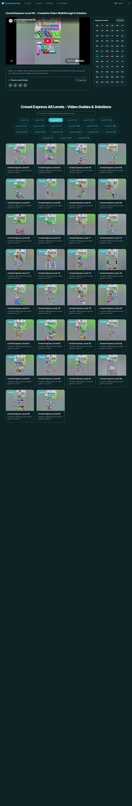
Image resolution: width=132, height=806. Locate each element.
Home (29, 3)
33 (102, 31)
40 (107, 36)
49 (122, 41)
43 (122, 36)
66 (117, 56)
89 (112, 77)
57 (102, 51)
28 (107, 25)
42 (117, 36)
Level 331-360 (110, 126)
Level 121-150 (89, 120)
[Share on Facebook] (15, 85)
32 (97, 31)
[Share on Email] (25, 85)
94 (107, 82)
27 (102, 25)
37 (122, 31)
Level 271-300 (74, 126)
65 (112, 56)
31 (122, 25)
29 (112, 25)
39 (102, 36)
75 (102, 67)
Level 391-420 (39, 132)
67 (122, 56)
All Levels (120, 20)
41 (112, 36)
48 (117, 41)
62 (97, 56)
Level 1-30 (24, 120)
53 (112, 46)
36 (117, 31)
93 (102, 82)
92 (97, 82)
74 (97, 67)
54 (117, 46)
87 (102, 77)
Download (63, 3)
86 (97, 77)
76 (107, 67)
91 (122, 77)
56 (97, 51)
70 (107, 61)
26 (97, 25)
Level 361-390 (21, 132)
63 (102, 56)
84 (117, 72)
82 (107, 72)
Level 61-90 (56, 120)
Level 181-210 (21, 126)
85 (122, 72)
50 (97, 46)
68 (97, 61)
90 (117, 77)
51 (102, 46)
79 (122, 67)
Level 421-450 (57, 132)
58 (107, 51)
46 (107, 41)
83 (112, 72)
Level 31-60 (40, 120)
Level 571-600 (66, 138)
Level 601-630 (84, 138)
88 (107, 77)
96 (117, 82)
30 (117, 25)
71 (112, 61)
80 (97, 72)
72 (117, 61)
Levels (39, 3)
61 (122, 51)
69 (102, 61)
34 (107, 31)
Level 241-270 (56, 126)
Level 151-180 (106, 120)
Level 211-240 (38, 126)
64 (107, 56)
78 (117, 67)
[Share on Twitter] (10, 85)
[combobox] (119, 3)
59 (112, 51)
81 (102, 72)
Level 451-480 (75, 132)
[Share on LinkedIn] (20, 85)
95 (112, 82)
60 (117, 51)
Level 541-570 (48, 138)
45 (102, 41)
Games (50, 3)
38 (97, 36)
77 (112, 67)
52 (107, 46)
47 (112, 41)
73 (122, 61)
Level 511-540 (110, 132)
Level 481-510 (93, 132)
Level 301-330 (92, 126)
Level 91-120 (72, 120)
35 (112, 31)
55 (122, 46)
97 (122, 82)
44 (97, 41)
